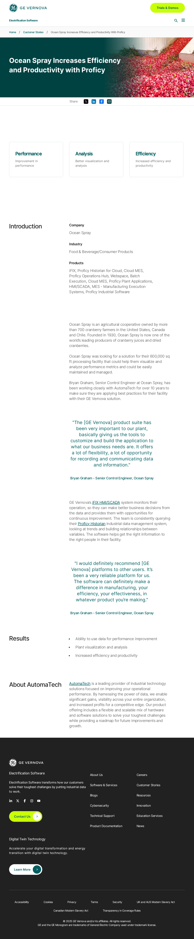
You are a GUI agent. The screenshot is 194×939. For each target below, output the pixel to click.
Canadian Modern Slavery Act (70, 910)
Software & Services (103, 785)
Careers (142, 775)
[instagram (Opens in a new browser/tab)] (31, 800)
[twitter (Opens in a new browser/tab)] (17, 800)
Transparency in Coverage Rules (122, 910)
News (140, 826)
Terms (94, 902)
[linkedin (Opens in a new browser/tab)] (10, 800)
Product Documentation (106, 826)
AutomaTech (79, 683)
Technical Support (102, 816)
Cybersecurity (99, 805)
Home (12, 32)
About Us (96, 775)
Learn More (22, 869)
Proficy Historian (92, 523)
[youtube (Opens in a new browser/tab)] (38, 800)
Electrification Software (23, 20)
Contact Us (22, 816)
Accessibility (22, 902)
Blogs (94, 795)
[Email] (109, 101)
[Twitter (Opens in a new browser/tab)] (86, 101)
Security (117, 902)
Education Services (149, 816)
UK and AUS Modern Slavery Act (156, 902)
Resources (144, 795)
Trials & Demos (167, 8)
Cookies (48, 902)
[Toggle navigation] (183, 20)
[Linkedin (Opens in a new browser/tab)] (94, 101)
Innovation (144, 805)
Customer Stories (33, 32)
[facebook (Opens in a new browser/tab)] (24, 800)
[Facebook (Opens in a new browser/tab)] (101, 101)
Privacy (71, 902)
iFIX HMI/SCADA (106, 502)
